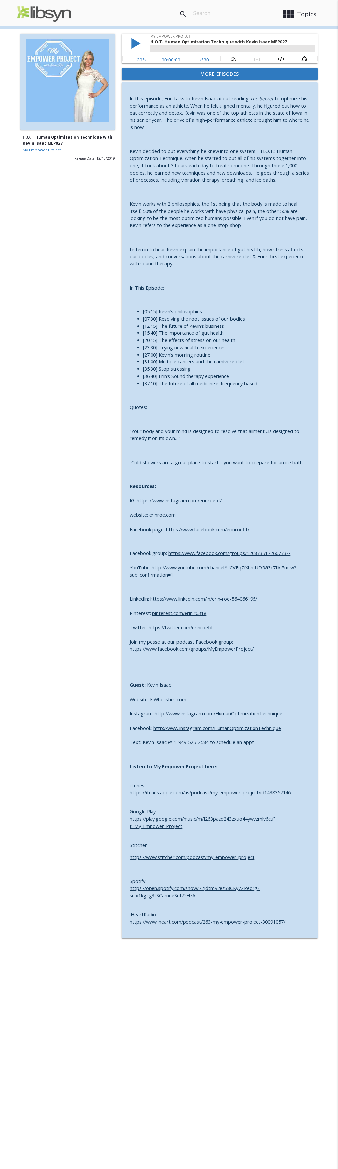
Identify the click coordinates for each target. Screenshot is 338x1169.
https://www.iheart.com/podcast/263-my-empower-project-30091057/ (207, 922)
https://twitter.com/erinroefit (181, 627)
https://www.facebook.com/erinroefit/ (207, 529)
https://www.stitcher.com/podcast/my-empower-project (192, 857)
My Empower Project (42, 149)
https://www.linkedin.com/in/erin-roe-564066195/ (203, 599)
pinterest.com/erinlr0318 (179, 613)
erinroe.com (162, 515)
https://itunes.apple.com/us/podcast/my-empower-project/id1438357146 (210, 792)
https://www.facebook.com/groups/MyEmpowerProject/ (192, 649)
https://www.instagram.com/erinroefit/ (179, 501)
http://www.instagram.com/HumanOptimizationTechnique (218, 713)
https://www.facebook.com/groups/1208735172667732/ (229, 553)
